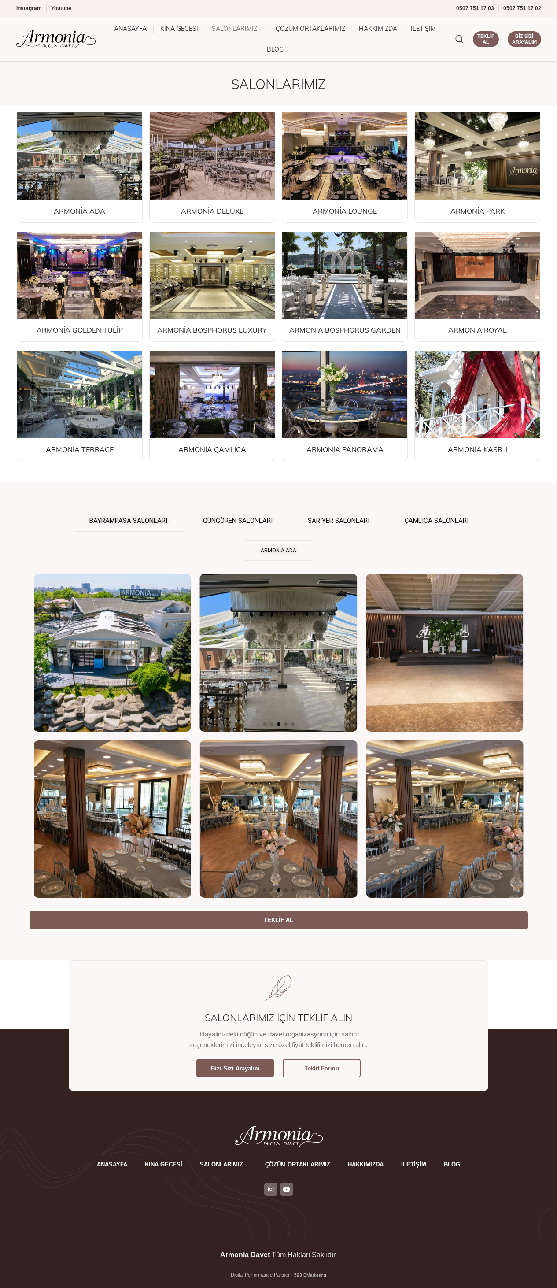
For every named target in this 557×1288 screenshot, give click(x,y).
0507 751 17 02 (522, 8)
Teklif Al (485, 38)
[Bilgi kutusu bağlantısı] (79, 167)
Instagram (29, 8)
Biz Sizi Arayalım (524, 38)
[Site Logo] (56, 38)
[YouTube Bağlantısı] (286, 1189)
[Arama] (459, 39)
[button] (264, 724)
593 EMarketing (310, 1275)
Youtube (61, 8)
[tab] (128, 521)
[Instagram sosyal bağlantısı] (270, 1189)
